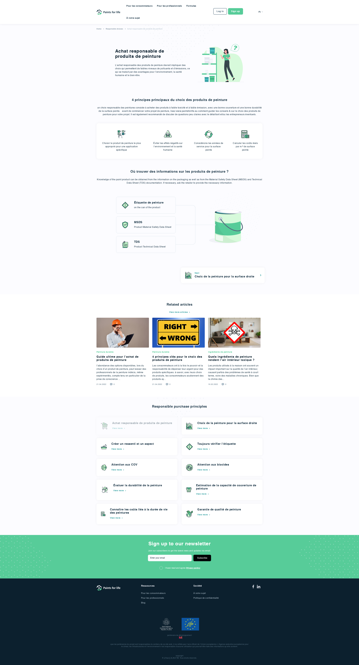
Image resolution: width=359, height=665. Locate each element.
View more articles (178, 312)
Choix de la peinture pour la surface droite (227, 423)
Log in (220, 11)
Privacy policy (193, 568)
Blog (143, 603)
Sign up (235, 11)
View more (202, 428)
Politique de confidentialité (206, 598)
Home (98, 29)
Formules (191, 6)
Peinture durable (104, 352)
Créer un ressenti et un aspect (132, 444)
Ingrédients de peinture (220, 352)
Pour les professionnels (169, 6)
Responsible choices (114, 29)
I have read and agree (182, 568)
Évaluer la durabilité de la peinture (137, 485)
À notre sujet (133, 18)
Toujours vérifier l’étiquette (216, 444)
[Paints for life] (109, 12)
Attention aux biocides (213, 464)
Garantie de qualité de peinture (219, 509)
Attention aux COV (124, 464)
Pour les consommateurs (139, 6)
